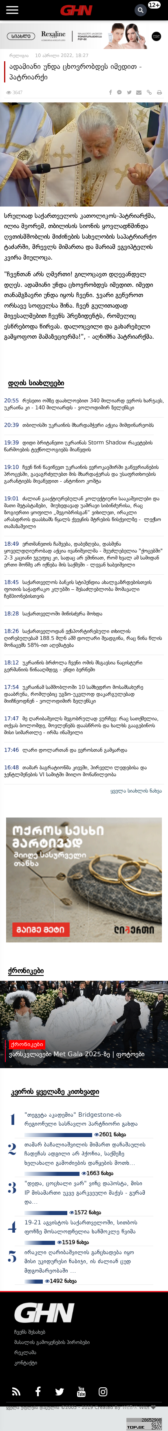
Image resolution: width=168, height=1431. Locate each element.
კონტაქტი (25, 1363)
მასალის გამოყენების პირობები (52, 1342)
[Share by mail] (139, 92)
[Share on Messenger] (119, 92)
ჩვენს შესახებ (29, 1332)
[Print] (159, 92)
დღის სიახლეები (36, 382)
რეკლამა (25, 1352)
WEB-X (129, 1407)
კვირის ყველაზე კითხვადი (55, 1091)
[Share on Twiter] (129, 92)
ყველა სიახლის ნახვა (136, 791)
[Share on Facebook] (110, 92)
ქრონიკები (26, 970)
